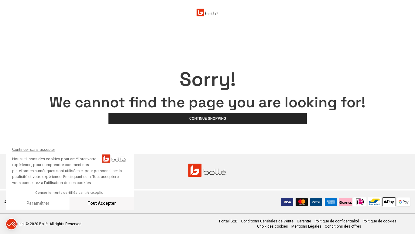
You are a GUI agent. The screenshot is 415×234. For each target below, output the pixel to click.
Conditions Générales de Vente (267, 221)
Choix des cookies (272, 226)
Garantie (304, 221)
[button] (11, 224)
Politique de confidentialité (336, 221)
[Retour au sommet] (401, 218)
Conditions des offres (343, 226)
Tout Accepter (101, 203)
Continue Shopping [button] (207, 118)
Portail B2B (228, 221)
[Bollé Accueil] (207, 12)
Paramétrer (38, 203)
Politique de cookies (379, 221)
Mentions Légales (306, 226)
